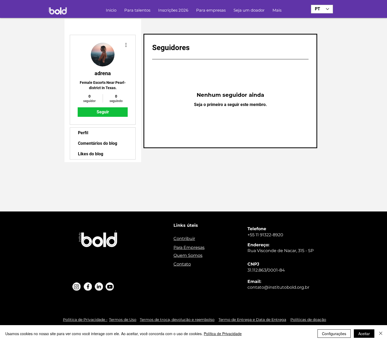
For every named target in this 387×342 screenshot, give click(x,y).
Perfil (83, 132)
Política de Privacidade (223, 333)
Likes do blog (90, 153)
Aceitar (364, 333)
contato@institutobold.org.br (278, 287)
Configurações (334, 333)
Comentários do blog (97, 143)
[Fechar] (381, 333)
